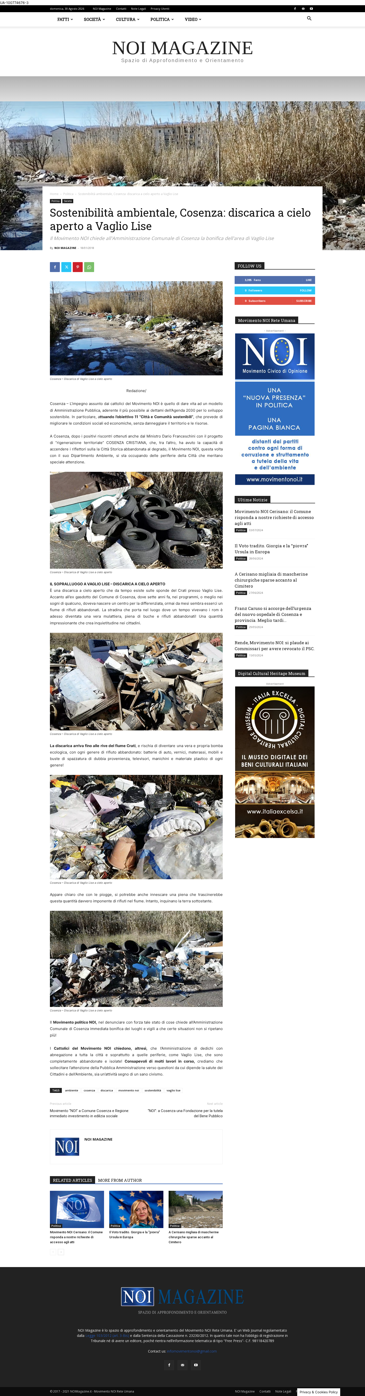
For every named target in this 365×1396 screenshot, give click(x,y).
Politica (160, 19)
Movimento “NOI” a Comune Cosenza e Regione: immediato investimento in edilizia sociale (89, 1113)
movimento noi (128, 1090)
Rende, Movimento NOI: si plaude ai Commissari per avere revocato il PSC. (275, 645)
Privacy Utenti (160, 8)
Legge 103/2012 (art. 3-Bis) (107, 1335)
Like (309, 280)
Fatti (63, 19)
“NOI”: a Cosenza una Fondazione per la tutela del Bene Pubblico (185, 1113)
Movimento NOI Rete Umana (266, 320)
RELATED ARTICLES (72, 1180)
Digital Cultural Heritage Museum (271, 673)
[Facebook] (295, 8)
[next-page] (61, 1252)
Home (54, 194)
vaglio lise (174, 1090)
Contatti (121, 8)
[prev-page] (53, 1252)
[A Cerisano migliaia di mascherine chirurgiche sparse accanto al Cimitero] (196, 1209)
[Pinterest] (78, 267)
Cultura (126, 19)
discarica (107, 1090)
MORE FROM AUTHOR (120, 1180)
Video (191, 19)
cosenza (89, 1090)
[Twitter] (66, 267)
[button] (309, 19)
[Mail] (303, 8)
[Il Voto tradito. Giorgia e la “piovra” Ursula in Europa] (136, 1209)
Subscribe (304, 301)
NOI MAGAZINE (65, 248)
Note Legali (138, 8)
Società (92, 19)
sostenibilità (153, 1090)
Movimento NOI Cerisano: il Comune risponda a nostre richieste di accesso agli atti (76, 1237)
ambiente (71, 1090)
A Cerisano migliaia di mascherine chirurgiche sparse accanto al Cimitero (194, 1237)
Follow (306, 290)
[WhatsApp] (89, 267)
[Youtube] (311, 8)
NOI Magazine (102, 8)
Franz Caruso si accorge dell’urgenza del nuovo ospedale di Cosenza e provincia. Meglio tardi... (273, 614)
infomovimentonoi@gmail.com (192, 1351)
